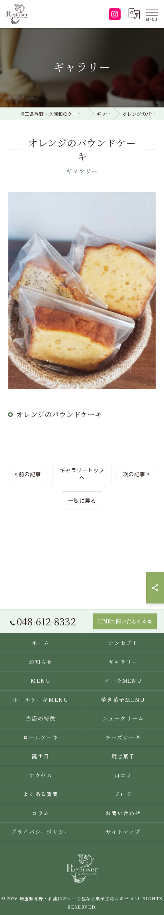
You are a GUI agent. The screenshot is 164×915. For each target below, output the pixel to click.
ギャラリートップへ (82, 473)
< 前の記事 (27, 474)
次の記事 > (136, 474)
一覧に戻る (82, 500)
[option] (82, 290)
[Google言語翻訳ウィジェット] (134, 14)
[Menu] (152, 14)
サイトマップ (123, 831)
